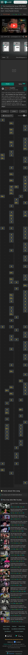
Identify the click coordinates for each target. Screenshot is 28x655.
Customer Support (18, 631)
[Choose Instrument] (7, 57)
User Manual (8, 631)
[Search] (25, 2)
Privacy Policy (6, 629)
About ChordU (6, 626)
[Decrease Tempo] (2, 37)
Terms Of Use (22, 626)
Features (14, 626)
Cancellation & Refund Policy (18, 629)
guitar (3, 57)
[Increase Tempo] (8, 37)
